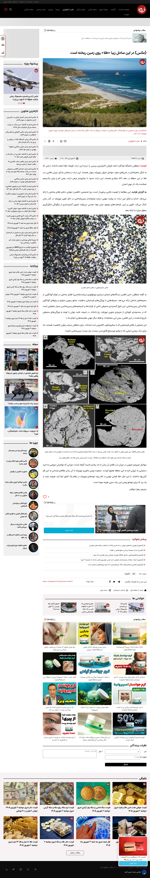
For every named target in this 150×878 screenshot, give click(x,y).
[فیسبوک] (110, 582)
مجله (35, 344)
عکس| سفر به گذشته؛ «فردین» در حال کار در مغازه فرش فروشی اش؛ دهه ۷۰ (21, 155)
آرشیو (22, 2)
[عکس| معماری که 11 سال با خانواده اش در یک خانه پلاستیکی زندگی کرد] (102, 607)
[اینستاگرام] (28, 870)
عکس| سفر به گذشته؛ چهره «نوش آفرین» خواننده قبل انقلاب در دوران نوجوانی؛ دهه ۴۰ (21, 210)
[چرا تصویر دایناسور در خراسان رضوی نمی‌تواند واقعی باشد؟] (21, 359)
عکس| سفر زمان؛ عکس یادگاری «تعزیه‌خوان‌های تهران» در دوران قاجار (23, 180)
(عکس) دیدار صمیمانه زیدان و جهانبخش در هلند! (126, 550)
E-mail (143, 757)
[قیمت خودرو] (3, 45)
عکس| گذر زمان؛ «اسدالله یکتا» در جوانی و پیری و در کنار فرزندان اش (21, 141)
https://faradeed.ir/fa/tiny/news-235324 (58, 581)
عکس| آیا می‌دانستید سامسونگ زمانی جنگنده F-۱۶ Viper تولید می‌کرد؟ (23, 256)
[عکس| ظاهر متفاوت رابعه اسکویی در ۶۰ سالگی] (33, 495)
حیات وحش (41, 9)
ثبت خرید (69, 530)
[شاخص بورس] (3, 53)
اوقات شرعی (7, 2)
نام (145, 751)
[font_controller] (53, 142)
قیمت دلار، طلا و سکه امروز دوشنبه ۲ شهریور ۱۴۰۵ (21, 312)
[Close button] (146, 835)
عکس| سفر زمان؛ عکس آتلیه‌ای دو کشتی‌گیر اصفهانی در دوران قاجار (21, 133)
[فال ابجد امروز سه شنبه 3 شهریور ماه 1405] (93, 827)
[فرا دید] (141, 9)
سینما (58, 9)
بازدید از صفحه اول (136, 590)
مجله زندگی (81, 9)
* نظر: (100, 751)
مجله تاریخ (103, 9)
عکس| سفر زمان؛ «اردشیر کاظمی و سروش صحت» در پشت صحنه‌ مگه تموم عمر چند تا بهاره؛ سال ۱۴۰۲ (21, 172)
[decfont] (45, 142)
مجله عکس (92, 9)
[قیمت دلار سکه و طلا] (3, 39)
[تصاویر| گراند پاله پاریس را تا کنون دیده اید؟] (69, 607)
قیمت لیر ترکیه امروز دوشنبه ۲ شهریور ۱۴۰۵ (21, 301)
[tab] (24, 103)
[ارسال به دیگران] (65, 142)
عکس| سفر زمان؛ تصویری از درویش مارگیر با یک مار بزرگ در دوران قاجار (21, 195)
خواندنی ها (138, 598)
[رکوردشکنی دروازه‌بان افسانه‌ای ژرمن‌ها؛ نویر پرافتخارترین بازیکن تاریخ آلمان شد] (33, 505)
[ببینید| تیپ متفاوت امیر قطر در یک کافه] (33, 537)
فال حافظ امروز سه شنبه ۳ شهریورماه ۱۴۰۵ (21, 228)
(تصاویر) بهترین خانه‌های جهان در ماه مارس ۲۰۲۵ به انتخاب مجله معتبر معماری (116, 545)
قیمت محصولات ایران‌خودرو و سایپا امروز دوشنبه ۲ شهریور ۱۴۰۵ (22, 327)
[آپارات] (20, 870)
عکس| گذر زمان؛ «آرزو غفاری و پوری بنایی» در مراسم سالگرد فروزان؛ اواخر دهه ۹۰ (21, 217)
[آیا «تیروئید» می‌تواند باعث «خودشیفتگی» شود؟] (21, 417)
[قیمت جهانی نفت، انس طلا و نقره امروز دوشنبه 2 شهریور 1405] (129, 793)
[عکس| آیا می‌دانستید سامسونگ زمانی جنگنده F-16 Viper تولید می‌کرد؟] (136, 607)
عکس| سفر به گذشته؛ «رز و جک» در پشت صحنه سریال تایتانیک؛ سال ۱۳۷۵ (21, 126)
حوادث (126, 14)
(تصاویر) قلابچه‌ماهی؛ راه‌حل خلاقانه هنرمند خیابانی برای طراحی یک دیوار (118, 555)
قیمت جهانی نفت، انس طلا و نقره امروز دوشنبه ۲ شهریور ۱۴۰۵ (22, 273)
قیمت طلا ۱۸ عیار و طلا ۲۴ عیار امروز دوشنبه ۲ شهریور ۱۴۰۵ (20, 319)
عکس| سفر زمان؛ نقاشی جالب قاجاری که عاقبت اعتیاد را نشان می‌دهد (22, 163)
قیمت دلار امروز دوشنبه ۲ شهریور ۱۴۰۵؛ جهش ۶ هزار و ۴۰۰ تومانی (20, 295)
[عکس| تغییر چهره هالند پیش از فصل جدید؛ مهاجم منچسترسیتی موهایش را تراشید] (33, 463)
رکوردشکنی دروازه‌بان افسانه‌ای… (20, 505)
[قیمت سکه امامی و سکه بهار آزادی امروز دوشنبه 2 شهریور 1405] (93, 793)
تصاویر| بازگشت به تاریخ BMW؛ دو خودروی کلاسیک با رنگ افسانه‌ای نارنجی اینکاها (21, 248)
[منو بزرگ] (6, 10)
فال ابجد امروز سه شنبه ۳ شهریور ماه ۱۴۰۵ (22, 223)
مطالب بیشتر (75, 852)
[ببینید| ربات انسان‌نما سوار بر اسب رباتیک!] (21, 390)
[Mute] (100, 531)
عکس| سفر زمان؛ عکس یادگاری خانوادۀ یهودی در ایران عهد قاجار (22, 148)
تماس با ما (29, 2)
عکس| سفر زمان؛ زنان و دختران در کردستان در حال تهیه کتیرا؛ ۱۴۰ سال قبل (21, 234)
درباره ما (36, 2)
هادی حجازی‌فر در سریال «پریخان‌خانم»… (18, 526)
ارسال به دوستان (119, 590)
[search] (10, 9)
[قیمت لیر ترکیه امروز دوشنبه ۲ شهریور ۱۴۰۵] (129, 827)
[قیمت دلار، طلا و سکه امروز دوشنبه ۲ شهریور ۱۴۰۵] (57, 827)
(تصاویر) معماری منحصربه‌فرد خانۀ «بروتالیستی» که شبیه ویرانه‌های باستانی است (115, 564)
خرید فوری (133, 863)
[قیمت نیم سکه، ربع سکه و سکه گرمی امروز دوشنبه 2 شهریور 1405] (57, 793)
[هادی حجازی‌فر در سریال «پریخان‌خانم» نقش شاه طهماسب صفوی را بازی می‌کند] (33, 526)
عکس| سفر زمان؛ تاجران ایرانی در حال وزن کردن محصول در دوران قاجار (21, 118)
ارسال (126, 764)
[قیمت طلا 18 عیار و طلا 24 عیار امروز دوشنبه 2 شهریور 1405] (21, 827)
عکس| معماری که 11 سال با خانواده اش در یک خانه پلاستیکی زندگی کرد (87, 609)
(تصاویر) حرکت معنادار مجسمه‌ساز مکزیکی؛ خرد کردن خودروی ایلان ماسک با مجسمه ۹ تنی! (112, 560)
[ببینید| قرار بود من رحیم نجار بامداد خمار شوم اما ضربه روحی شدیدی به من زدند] (33, 452)
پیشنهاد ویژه (31, 64)
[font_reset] (49, 142)
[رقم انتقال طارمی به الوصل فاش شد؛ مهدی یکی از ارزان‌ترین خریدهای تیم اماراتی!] (33, 516)
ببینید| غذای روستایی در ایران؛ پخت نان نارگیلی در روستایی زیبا (22, 241)
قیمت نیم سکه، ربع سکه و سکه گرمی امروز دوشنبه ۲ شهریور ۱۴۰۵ (21, 288)
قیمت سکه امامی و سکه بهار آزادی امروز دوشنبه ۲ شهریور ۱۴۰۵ (22, 281)
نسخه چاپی (103, 590)
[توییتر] (114, 582)
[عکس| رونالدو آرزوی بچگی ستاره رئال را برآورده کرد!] (33, 484)
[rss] (7, 870)
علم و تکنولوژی (68, 9)
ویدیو (51, 9)
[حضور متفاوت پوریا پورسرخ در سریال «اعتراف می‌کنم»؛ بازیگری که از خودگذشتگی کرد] (33, 547)
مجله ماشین (29, 9)
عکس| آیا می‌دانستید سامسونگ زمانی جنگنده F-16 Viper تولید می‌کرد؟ (121, 610)
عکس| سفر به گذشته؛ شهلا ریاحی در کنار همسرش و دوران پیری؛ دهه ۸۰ (22, 202)
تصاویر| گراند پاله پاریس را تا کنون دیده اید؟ (53, 606)
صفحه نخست (123, 9)
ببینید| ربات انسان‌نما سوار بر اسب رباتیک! (23, 403)
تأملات (113, 9)
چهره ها (33, 443)
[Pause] (97, 531)
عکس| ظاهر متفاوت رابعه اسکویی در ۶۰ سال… (18, 494)
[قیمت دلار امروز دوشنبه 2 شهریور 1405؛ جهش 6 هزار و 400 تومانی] (21, 793)
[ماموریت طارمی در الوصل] (33, 474)
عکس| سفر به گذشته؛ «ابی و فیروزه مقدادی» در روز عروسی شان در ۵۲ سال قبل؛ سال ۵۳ (20, 187)
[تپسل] (45, 502)
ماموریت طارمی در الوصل (18, 471)
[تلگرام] (119, 582)
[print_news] (61, 142)
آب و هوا (15, 2)
